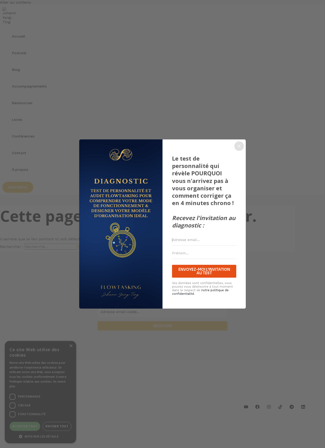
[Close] (239, 146)
